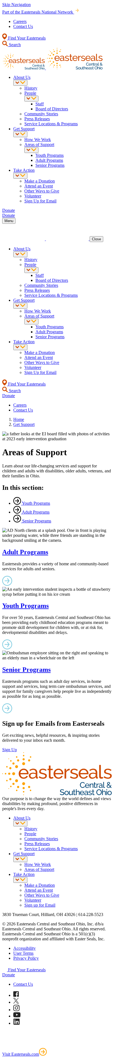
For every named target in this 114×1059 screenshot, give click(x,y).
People (30, 93)
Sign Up (9, 749)
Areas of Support (39, 144)
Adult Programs (49, 160)
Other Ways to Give (41, 191)
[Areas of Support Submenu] (31, 150)
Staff (39, 104)
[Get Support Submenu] (20, 134)
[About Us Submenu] (20, 83)
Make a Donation (39, 181)
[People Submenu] (31, 99)
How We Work (37, 139)
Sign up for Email (39, 905)
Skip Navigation (16, 4)
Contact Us (23, 26)
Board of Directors (51, 108)
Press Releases (37, 118)
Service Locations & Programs (51, 123)
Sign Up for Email (40, 201)
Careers (20, 21)
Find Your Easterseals (26, 38)
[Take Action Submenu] (20, 176)
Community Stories (41, 113)
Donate (8, 974)
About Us (21, 77)
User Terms (23, 953)
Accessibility (24, 948)
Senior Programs (49, 165)
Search (14, 44)
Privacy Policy (26, 958)
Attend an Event (38, 186)
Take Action (24, 170)
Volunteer (32, 196)
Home (18, 419)
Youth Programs (49, 155)
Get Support (24, 128)
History (30, 88)
